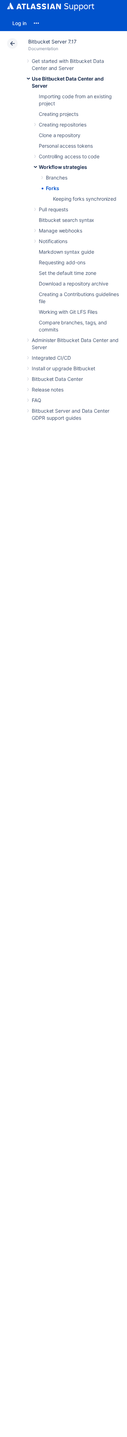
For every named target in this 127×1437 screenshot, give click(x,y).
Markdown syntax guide (66, 252)
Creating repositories (62, 125)
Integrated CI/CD (51, 358)
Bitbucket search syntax (66, 220)
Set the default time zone (67, 273)
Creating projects (58, 114)
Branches (56, 178)
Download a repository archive (73, 284)
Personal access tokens (65, 146)
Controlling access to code (69, 156)
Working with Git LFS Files (68, 312)
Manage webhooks (60, 231)
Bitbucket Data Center (57, 379)
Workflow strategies (63, 167)
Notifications (53, 241)
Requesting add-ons (62, 262)
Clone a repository (59, 135)
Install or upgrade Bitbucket (63, 368)
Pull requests (53, 209)
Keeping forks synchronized (84, 199)
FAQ (36, 400)
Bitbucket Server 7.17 (52, 42)
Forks (52, 188)
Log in (19, 23)
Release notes (48, 390)
